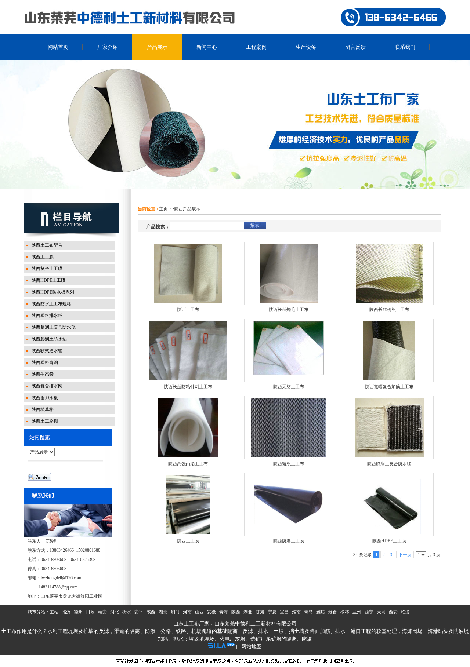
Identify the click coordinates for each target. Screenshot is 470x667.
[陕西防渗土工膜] (288, 504)
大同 (381, 612)
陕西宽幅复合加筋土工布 (389, 386)
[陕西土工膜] (188, 504)
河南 (187, 612)
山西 (199, 612)
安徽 (211, 612)
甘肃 (260, 612)
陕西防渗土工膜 (288, 540)
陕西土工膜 (188, 540)
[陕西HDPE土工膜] (389, 504)
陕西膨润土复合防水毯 (389, 463)
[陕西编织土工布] (288, 427)
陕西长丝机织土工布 (389, 309)
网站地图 (251, 646)
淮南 (296, 612)
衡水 (126, 612)
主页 (163, 208)
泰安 (102, 612)
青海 (223, 612)
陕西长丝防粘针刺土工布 (188, 386)
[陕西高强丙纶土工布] (188, 427)
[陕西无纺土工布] (288, 350)
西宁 (369, 612)
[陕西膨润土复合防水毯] (389, 427)
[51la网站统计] (221, 646)
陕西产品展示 (187, 208)
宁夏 (272, 612)
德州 (78, 612)
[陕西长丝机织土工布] (389, 273)
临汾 (405, 612)
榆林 (344, 612)
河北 (114, 612)
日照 (90, 612)
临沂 (66, 612)
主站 (54, 612)
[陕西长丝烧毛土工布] (288, 273)
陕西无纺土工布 (288, 386)
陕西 (151, 612)
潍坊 (320, 612)
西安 (393, 612)
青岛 (308, 612)
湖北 (163, 612)
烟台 (332, 612)
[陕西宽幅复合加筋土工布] (389, 350)
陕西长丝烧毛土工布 (288, 309)
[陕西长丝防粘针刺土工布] (188, 350)
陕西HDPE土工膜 (389, 540)
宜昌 (284, 612)
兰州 (356, 612)
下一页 (405, 554)
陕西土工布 (188, 309)
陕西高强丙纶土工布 (188, 463)
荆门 (175, 612)
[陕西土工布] (188, 273)
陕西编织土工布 (288, 463)
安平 (138, 612)
